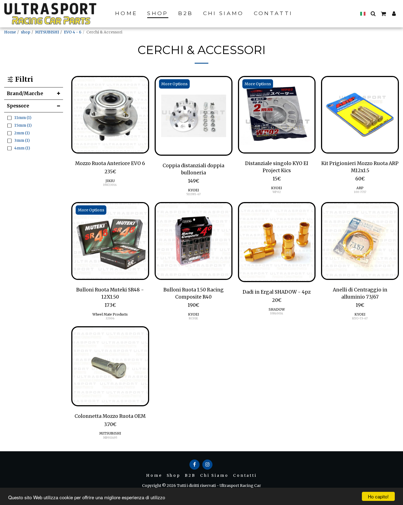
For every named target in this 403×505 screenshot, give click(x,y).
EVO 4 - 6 (72, 32)
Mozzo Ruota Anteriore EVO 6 (110, 163)
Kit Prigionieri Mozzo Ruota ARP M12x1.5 (360, 167)
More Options (174, 83)
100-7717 (360, 192)
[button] (373, 13)
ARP (360, 188)
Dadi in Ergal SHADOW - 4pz (277, 292)
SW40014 (276, 313)
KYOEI (193, 190)
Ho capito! (378, 496)
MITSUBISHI (47, 32)
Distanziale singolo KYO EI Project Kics (276, 167)
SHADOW (277, 309)
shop (25, 32)
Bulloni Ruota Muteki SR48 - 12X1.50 (110, 293)
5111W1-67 (193, 194)
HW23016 (110, 185)
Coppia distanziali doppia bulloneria (193, 169)
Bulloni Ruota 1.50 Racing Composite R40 (193, 293)
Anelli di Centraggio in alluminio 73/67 (360, 293)
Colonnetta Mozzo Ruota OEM (110, 416)
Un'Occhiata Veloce (110, 151)
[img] (110, 115)
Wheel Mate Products (110, 314)
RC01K (193, 318)
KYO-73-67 (360, 318)
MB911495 (110, 437)
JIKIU (110, 181)
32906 (110, 318)
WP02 (277, 192)
